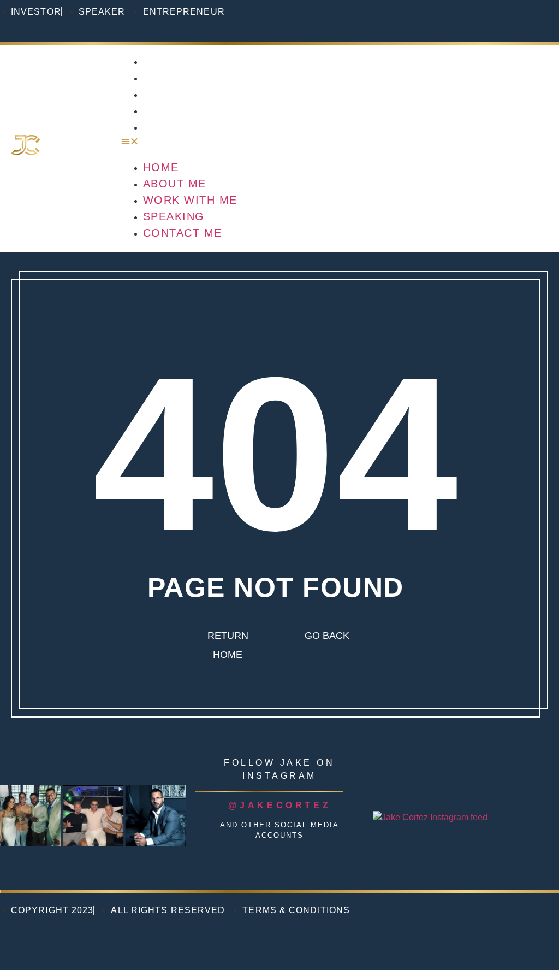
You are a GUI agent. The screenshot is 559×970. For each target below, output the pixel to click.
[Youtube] (498, 19)
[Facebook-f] (534, 19)
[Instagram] (424, 19)
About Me (175, 78)
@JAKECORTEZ (279, 805)
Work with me (190, 94)
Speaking (174, 110)
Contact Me (183, 127)
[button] (334, 141)
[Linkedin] (461, 19)
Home (161, 61)
